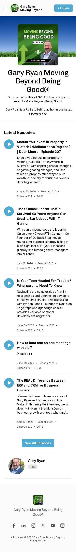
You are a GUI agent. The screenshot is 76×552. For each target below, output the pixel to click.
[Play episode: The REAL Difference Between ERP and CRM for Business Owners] (9, 383)
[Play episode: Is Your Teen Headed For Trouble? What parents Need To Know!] (9, 283)
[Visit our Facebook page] (14, 526)
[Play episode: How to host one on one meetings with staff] (9, 345)
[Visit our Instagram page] (33, 526)
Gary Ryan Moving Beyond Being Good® (31, 8)
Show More (38, 114)
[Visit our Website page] (62, 526)
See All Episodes (38, 443)
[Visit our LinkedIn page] (23, 526)
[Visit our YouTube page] (53, 526)
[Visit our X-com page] (43, 526)
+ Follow (64, 8)
